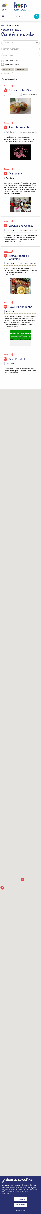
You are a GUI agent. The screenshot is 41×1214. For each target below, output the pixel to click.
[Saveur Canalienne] (20, 338)
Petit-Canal (10, 95)
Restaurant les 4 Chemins (19, 257)
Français (19, 16)
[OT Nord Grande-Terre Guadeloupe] (20, 6)
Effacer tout (7, 73)
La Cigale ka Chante (21, 225)
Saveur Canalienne (20, 306)
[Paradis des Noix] (20, 152)
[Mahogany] (20, 204)
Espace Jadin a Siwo (21, 90)
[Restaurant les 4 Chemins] (20, 286)
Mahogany (15, 173)
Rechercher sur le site (36, 16)
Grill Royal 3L (17, 359)
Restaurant (8, 86)
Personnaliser (20, 1210)
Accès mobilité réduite (13, 61)
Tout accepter (20, 1199)
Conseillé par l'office (12, 64)
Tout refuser (21, 1204)
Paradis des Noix (19, 127)
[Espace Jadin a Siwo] (20, 106)
